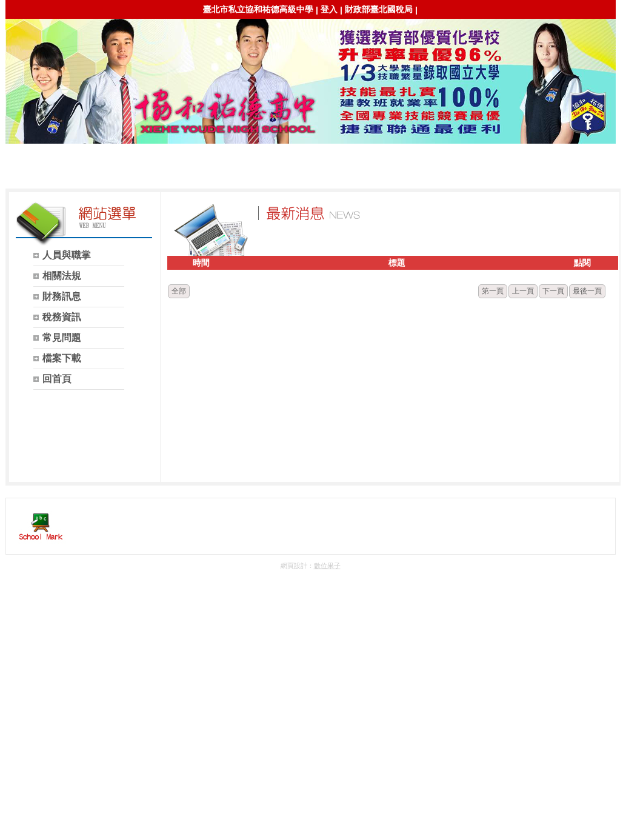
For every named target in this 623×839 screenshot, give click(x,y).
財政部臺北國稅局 (379, 9)
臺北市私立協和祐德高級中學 (258, 9)
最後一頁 (587, 291)
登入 (329, 9)
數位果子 (327, 565)
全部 (179, 291)
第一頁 (493, 291)
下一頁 (553, 291)
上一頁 (523, 291)
